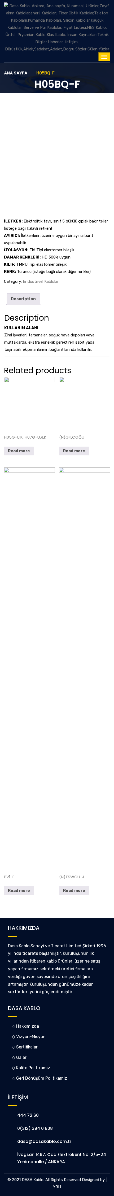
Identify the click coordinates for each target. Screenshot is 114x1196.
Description (23, 298)
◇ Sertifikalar (25, 1047)
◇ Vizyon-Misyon (29, 1036)
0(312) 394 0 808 (35, 1128)
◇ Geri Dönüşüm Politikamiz (39, 1078)
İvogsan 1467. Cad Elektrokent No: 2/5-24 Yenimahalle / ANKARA (61, 1158)
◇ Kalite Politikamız (31, 1067)
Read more (19, 450)
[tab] (23, 299)
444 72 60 (28, 1115)
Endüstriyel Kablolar (41, 281)
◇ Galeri (20, 1057)
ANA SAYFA (15, 73)
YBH (57, 1187)
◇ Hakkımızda (25, 1026)
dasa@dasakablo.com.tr (44, 1141)
